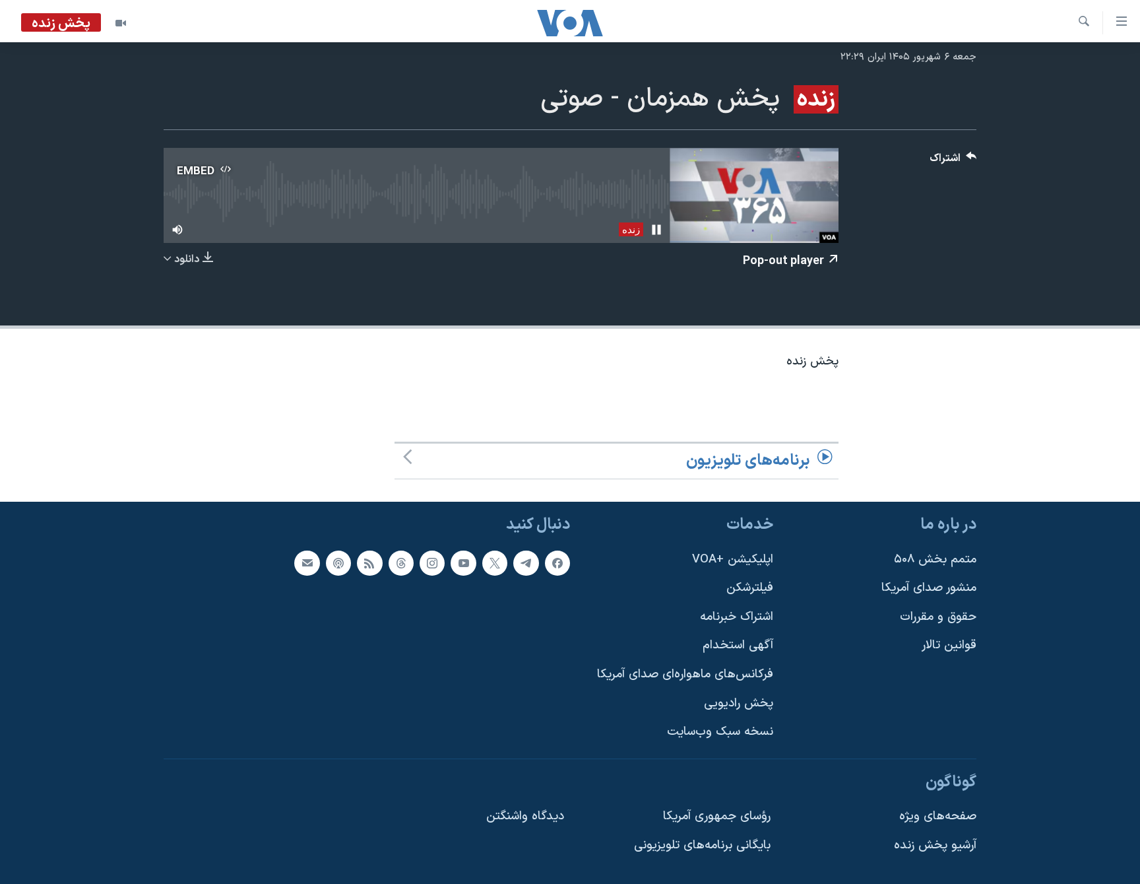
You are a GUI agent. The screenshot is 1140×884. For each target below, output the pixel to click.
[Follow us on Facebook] (557, 563)
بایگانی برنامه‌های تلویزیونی (702, 846)
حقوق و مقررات (938, 617)
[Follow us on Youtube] (463, 563)
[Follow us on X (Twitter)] (494, 563)
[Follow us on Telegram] (525, 563)
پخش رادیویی (738, 703)
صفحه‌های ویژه (937, 817)
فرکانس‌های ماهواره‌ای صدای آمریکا (685, 674)
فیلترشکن (749, 588)
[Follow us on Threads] (401, 563)
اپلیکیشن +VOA (732, 559)
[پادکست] (338, 563)
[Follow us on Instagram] (432, 563)
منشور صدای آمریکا (928, 588)
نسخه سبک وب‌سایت (720, 732)
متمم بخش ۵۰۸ (935, 559)
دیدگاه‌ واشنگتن (525, 817)
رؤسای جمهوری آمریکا (717, 817)
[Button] (953, 161)
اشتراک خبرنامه (736, 617)
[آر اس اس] (369, 563)
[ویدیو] (121, 23)
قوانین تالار (949, 646)
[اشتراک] (306, 563)
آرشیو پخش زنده (935, 846)
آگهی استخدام (738, 646)
